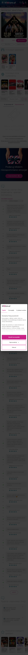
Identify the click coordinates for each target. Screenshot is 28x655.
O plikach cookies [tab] (21, 310)
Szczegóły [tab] (11, 310)
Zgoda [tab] (4, 310)
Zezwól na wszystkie (14, 337)
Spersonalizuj (13, 342)
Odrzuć (14, 347)
